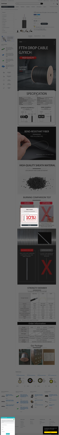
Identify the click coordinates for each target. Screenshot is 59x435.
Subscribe (29, 225)
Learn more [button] (46, 430)
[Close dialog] (37, 208)
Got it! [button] (51, 432)
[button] (8, 417)
